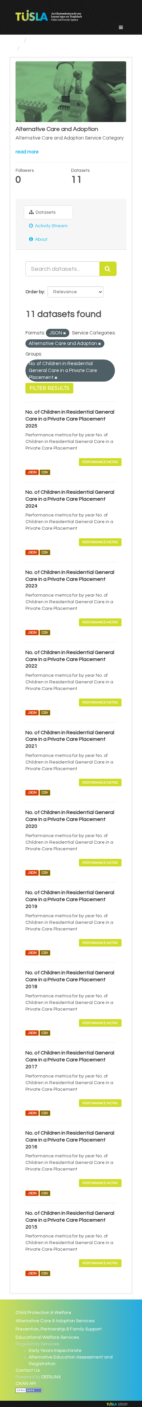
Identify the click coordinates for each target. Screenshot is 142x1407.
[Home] (18, 40)
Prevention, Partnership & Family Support (59, 1329)
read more (27, 151)
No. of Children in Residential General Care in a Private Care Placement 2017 (69, 1059)
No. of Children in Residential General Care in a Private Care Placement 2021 (69, 739)
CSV (45, 472)
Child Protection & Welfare (43, 1312)
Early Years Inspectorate (55, 1350)
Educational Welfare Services (47, 1337)
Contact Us (28, 1370)
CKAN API (26, 1383)
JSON (32, 472)
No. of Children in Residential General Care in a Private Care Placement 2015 (69, 1220)
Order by (34, 292)
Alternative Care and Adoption (63, 49)
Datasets (45, 212)
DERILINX (51, 1377)
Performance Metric (100, 462)
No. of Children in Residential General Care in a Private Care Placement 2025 (69, 418)
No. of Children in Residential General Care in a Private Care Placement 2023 (69, 579)
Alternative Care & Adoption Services (55, 1321)
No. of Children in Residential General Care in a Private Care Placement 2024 (69, 499)
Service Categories (55, 40)
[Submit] (108, 269)
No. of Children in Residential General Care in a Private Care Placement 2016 (69, 1139)
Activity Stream (51, 226)
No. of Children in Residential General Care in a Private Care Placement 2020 (69, 819)
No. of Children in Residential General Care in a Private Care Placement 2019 (69, 899)
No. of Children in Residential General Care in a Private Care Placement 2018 (69, 979)
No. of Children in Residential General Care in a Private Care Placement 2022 (69, 659)
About (41, 239)
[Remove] (64, 333)
